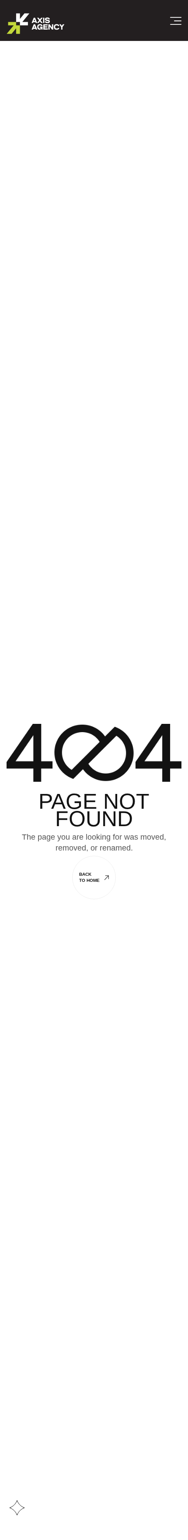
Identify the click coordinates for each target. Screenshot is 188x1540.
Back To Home (89, 877)
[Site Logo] (36, 23)
